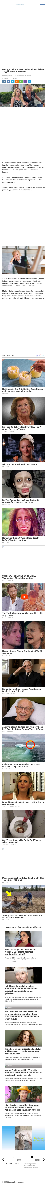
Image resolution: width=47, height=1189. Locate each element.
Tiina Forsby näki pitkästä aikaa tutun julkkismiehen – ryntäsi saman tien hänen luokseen (23, 1051)
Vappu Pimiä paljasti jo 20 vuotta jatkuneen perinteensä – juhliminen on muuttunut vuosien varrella (23, 1072)
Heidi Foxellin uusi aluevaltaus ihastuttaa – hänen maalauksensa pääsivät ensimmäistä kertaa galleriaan (21, 990)
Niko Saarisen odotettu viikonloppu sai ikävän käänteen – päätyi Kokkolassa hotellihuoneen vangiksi (22, 1107)
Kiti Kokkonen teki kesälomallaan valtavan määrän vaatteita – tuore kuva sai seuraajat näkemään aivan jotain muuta (22, 1015)
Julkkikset (5, 78)
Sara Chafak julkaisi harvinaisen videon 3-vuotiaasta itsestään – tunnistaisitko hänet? (20, 952)
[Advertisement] (23, 38)
